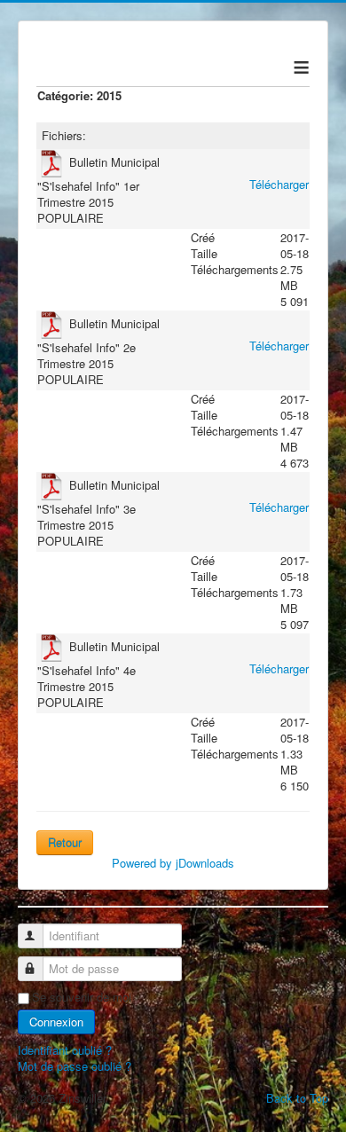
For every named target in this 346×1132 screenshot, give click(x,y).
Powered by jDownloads (173, 862)
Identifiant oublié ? (65, 1050)
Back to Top (297, 1097)
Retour (65, 842)
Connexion (56, 1021)
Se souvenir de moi (81, 997)
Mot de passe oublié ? (74, 1065)
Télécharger (279, 184)
